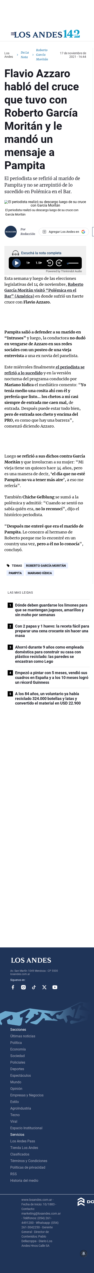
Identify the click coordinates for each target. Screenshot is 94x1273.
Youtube (54, 987)
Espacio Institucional (26, 1128)
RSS (13, 1174)
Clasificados (19, 1154)
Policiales (17, 1062)
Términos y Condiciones (28, 1161)
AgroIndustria (20, 1108)
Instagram (23, 987)
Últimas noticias (22, 1036)
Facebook (13, 987)
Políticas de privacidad (27, 1167)
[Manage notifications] (83, 1253)
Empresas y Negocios (27, 1095)
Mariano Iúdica (40, 573)
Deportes (17, 1069)
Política (16, 1043)
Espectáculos (20, 1075)
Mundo (15, 1082)
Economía (18, 1049)
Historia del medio (24, 1180)
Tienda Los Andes (24, 1148)
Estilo (14, 1102)
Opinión (16, 1089)
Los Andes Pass (22, 1141)
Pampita (15, 573)
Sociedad (17, 1056)
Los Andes (8, 54)
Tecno (15, 1115)
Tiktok (34, 987)
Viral (13, 1121)
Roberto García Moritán (46, 565)
